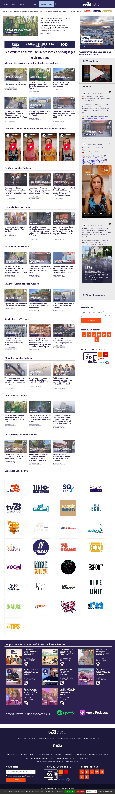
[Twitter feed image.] (97, 128)
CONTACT (84, 758)
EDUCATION (57, 11)
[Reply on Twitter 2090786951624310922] (83, 139)
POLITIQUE (7, 11)
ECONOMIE (17, 11)
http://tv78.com (100, 158)
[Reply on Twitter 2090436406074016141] (83, 285)
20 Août (100, 225)
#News (84, 160)
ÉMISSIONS (31, 758)
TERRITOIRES (23, 4)
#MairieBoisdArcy (100, 162)
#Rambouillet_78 (88, 164)
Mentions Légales (42, 761)
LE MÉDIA (34, 4)
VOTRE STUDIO (47, 4)
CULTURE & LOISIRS (37, 11)
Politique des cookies (71, 761)
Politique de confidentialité (56, 761)
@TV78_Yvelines (92, 93)
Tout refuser (80, 791)
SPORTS (49, 11)
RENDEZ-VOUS (9, 4)
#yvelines (100, 160)
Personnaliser (91, 791)
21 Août (100, 93)
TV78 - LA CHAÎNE (57, 758)
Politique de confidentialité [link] (105, 791)
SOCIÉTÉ (25, 11)
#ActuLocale (92, 160)
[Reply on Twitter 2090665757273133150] (83, 220)
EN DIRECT (12, 754)
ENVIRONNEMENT (76, 11)
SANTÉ (66, 11)
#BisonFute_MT (88, 162)
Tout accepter (69, 791)
